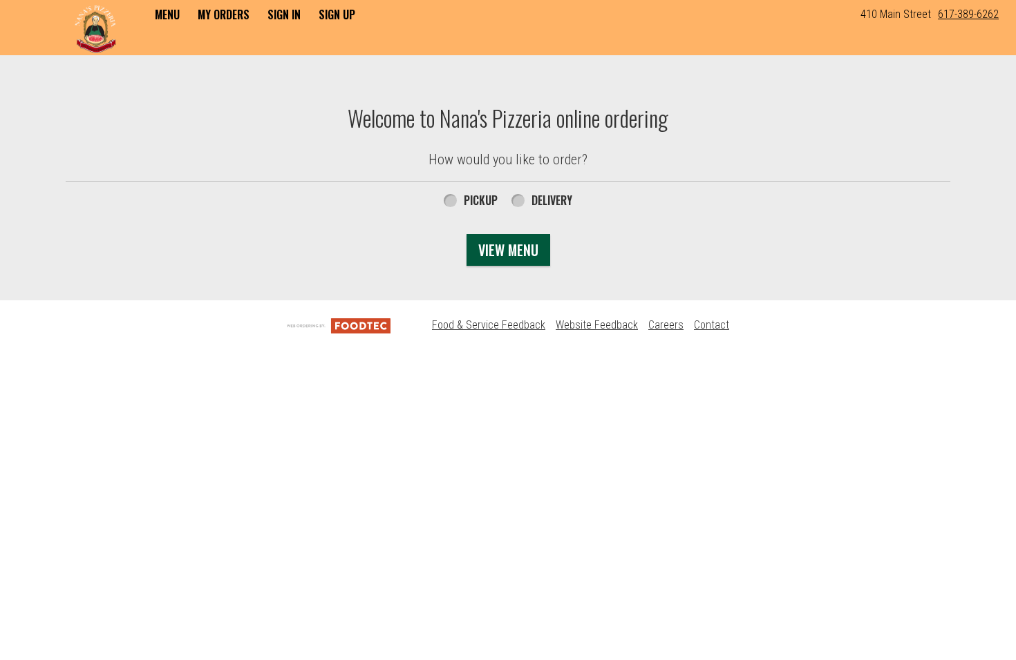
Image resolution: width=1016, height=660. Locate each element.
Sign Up (337, 14)
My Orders (224, 14)
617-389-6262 (968, 14)
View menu (508, 250)
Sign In (284, 14)
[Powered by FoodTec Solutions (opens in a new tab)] (339, 324)
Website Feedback (597, 324)
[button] (95, 29)
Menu (167, 14)
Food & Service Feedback (488, 324)
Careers (666, 324)
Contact (711, 324)
